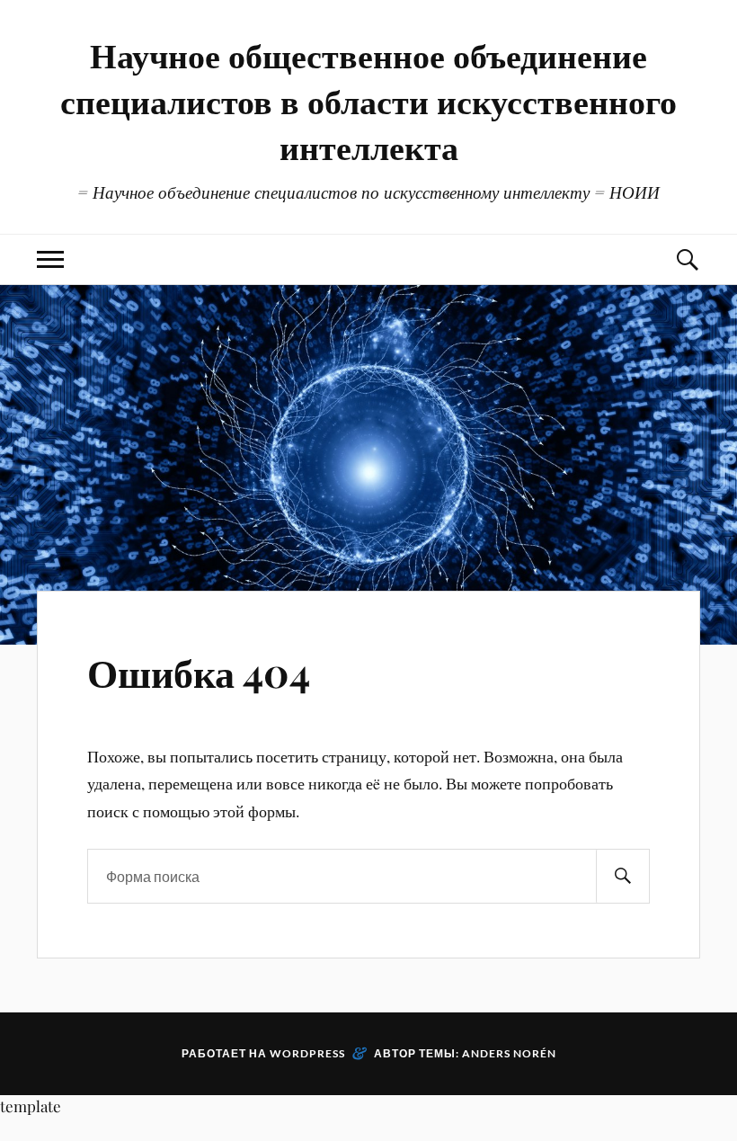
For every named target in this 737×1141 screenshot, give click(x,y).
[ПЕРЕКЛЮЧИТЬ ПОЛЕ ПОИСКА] (686, 259)
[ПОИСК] (623, 876)
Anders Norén (509, 1053)
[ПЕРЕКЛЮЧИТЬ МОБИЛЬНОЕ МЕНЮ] (50, 259)
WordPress (307, 1053)
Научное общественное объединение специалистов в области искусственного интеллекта (368, 100)
